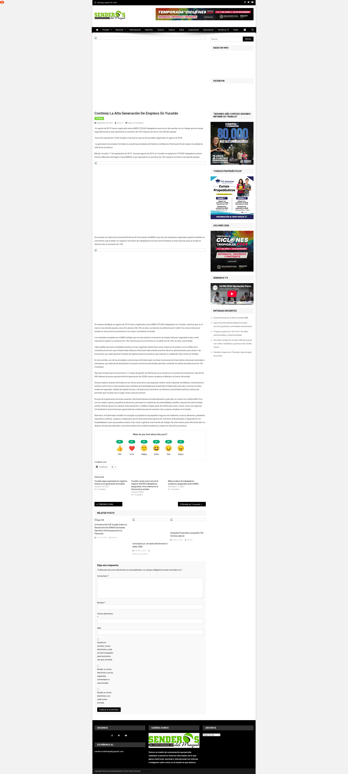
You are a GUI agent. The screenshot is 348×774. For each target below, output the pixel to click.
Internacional (135, 30)
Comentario (103, 576)
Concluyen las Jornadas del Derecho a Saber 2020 (149, 545)
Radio (235, 30)
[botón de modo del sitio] (246, 29)
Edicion (120, 123)
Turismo (160, 30)
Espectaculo (208, 30)
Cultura (172, 30)
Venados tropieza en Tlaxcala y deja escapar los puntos (233, 354)
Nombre (101, 603)
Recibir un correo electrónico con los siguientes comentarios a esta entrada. (105, 676)
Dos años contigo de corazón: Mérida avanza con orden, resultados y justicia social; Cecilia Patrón (233, 343)
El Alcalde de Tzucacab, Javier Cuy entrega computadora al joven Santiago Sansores (193, 504)
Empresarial (193, 30)
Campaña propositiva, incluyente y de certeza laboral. (186, 534)
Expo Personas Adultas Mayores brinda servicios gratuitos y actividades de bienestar (233, 324)
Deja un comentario (136, 123)
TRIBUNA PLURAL (106, 504)
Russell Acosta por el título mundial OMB (231, 318)
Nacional (119, 30)
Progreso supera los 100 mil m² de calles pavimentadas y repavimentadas (231, 333)
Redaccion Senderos (140, 554)
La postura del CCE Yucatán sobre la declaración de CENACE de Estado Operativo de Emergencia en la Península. (110, 529)
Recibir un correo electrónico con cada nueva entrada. (104, 697)
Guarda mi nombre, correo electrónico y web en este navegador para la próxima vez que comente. (105, 651)
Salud (181, 30)
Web (99, 628)
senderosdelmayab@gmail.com (109, 751)
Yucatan (105, 30)
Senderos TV (223, 30)
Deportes (149, 30)
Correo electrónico (105, 615)
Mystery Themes (147, 771)
